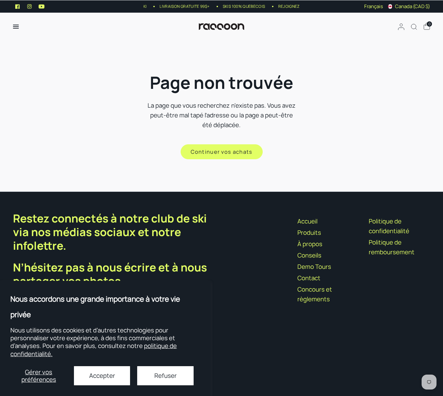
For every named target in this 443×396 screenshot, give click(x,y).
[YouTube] (41, 6)
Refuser (165, 375)
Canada (412, 6)
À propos (309, 244)
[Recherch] (414, 27)
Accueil (307, 221)
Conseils (309, 255)
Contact (308, 278)
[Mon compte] (401, 27)
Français (373, 6)
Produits (309, 232)
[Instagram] (29, 6)
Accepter (102, 375)
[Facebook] (17, 6)
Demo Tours (314, 266)
